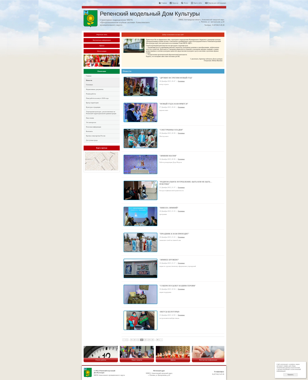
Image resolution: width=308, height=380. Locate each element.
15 (152, 340)
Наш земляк (90, 118)
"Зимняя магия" (168, 156)
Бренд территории (92, 103)
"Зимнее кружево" (169, 260)
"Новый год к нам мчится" (173, 104)
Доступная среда (92, 140)
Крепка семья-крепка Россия (95, 136)
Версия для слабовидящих (217, 3)
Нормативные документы (94, 89)
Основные (89, 85)
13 (145, 340)
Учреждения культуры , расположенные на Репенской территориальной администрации (101, 112)
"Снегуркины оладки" (171, 130)
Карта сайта (198, 3)
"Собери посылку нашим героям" (177, 286)
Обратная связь (101, 34)
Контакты (89, 131)
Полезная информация (93, 127)
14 (149, 340)
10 (134, 340)
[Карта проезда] (101, 170)
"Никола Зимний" (168, 208)
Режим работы (91, 94)
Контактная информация (102, 40)
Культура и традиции (93, 107)
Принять (290, 375)
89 (157, 340)
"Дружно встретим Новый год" (175, 78)
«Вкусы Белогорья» (169, 312)
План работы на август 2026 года (97, 98)
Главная (164, 3)
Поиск (186, 3)
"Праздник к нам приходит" (174, 234)
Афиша (101, 46)
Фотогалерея (101, 51)
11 (138, 340)
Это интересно (91, 122)
